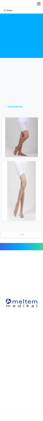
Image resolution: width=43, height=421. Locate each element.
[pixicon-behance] (38, 406)
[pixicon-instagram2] (24, 406)
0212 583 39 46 (13, 382)
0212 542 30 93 (13, 391)
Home (9, 38)
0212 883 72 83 (13, 388)
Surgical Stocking (23, 38)
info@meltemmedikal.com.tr (19, 398)
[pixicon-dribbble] (34, 406)
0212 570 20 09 (13, 385)
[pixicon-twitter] (19, 406)
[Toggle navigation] (38, 4)
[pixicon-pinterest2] (29, 406)
